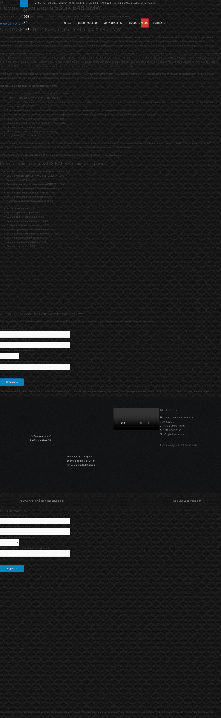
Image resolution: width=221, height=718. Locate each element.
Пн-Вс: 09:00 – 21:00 (173, 425)
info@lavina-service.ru (174, 434)
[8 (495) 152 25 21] (24, 3)
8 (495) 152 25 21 (171, 430)
